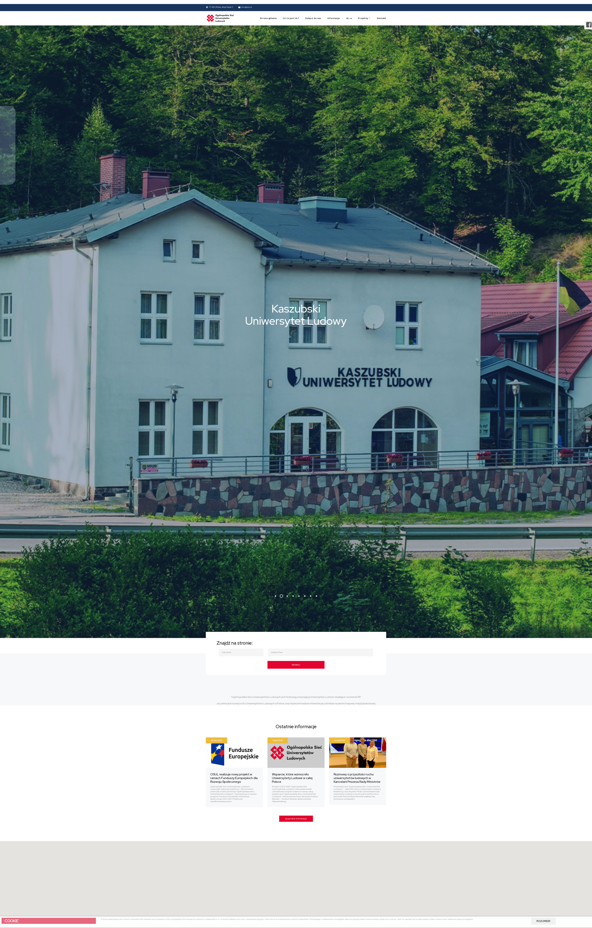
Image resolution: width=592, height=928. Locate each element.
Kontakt (381, 18)
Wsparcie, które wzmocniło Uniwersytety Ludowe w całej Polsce (292, 778)
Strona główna (268, 18)
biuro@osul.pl (246, 7)
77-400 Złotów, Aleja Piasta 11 (221, 7)
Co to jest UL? (291, 18)
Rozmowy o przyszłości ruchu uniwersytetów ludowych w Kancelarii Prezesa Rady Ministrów (357, 778)
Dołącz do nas (313, 18)
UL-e (349, 18)
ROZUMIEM (543, 921)
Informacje (333, 18)
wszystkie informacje (296, 818)
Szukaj (296, 665)
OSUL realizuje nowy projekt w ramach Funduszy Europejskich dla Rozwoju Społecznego (234, 778)
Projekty (363, 18)
